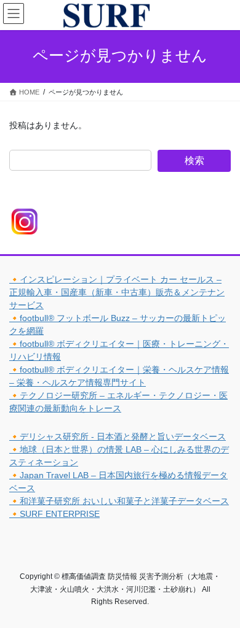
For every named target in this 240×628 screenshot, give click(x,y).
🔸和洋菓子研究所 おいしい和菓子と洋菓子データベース (119, 501)
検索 (194, 160)
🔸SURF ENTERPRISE (54, 514)
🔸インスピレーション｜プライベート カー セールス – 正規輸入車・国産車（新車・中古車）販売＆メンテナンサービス (117, 292)
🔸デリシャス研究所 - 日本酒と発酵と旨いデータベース (117, 436)
